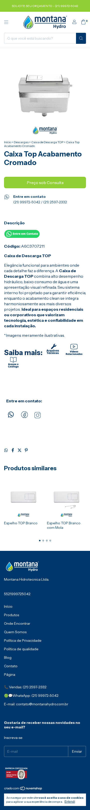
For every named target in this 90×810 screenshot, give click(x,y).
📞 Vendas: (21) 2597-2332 (25, 687)
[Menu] (6, 22)
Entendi (69, 801)
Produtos (11, 615)
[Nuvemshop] (23, 789)
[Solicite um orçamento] (22, 236)
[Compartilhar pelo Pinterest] (26, 450)
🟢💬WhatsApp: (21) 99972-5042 (31, 695)
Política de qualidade (21, 649)
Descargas (21, 142)
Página (9, 674)
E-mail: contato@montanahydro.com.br (36, 704)
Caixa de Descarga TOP (47, 142)
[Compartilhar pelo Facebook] (13, 450)
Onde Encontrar (17, 623)
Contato (11, 666)
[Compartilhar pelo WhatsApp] (6, 450)
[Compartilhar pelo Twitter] (20, 450)
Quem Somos (15, 632)
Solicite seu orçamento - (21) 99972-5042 (45, 6)
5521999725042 (17, 594)
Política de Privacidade (23, 640)
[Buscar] (81, 38)
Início (7, 142)
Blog (8, 657)
